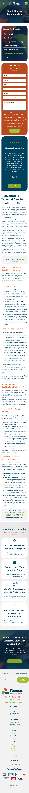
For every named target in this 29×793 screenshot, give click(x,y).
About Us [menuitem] (14, 745)
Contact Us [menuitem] (14, 755)
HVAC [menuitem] (14, 747)
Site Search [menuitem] (14, 790)
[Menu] (3, 3)
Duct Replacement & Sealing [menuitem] (13, 42)
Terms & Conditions (18, 126)
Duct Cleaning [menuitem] (8, 38)
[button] (25, 57)
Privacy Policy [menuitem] (11, 788)
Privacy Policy (10, 126)
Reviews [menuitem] (14, 751)
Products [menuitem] (7, 57)
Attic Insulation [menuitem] (9, 34)
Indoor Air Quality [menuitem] (14, 749)
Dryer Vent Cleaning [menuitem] (10, 45)
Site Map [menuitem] (6, 788)
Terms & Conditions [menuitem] (20, 788)
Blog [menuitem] (14, 753)
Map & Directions (14, 715)
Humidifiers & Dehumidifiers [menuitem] (13, 53)
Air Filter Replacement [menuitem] (11, 49)
